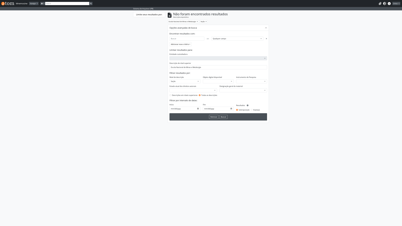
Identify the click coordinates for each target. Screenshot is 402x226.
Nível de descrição (176, 77)
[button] (380, 3)
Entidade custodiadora (178, 54)
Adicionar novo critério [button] (180, 44)
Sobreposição (244, 110)
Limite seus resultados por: (149, 14)
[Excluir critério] (266, 38)
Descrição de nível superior (180, 63)
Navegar (33, 3)
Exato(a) (256, 110)
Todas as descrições (209, 95)
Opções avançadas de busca (183, 27)
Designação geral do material (231, 86)
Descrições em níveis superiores (185, 95)
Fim (204, 104)
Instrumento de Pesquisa (246, 77)
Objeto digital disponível (212, 77)
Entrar (395, 3)
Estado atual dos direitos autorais (182, 86)
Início (171, 104)
